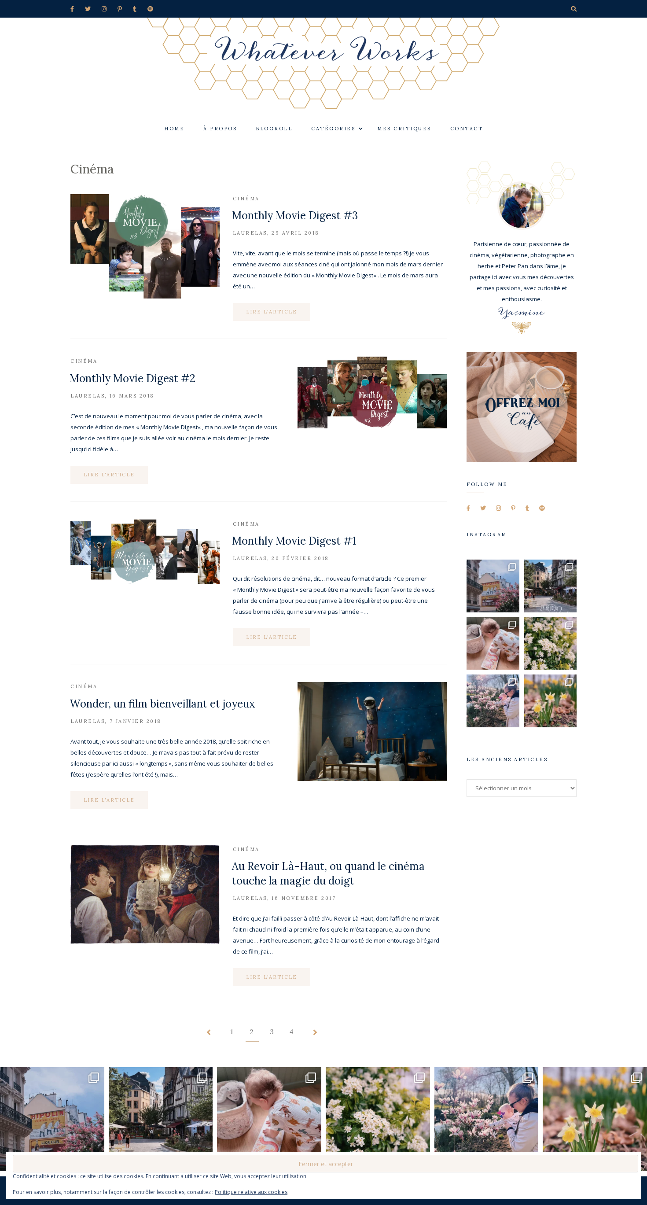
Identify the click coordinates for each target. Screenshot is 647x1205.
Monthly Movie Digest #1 (294, 541)
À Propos (220, 128)
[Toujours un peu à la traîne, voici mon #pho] (550, 700)
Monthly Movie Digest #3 (295, 215)
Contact (466, 128)
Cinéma (246, 198)
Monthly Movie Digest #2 (132, 378)
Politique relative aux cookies (251, 1192)
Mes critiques (404, 128)
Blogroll (274, 128)
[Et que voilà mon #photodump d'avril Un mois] (550, 643)
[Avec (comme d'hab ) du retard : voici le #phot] (493, 700)
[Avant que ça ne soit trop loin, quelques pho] (550, 586)
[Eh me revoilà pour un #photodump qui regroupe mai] (493, 643)
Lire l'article (271, 312)
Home (174, 128)
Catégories (333, 128)
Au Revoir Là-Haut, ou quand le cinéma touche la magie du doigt (328, 873)
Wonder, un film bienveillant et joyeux (162, 704)
